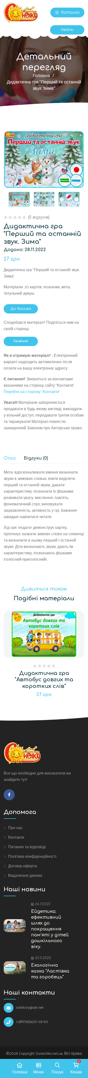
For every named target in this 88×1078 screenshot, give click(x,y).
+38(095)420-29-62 (32, 1022)
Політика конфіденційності (32, 856)
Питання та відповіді (27, 847)
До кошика (21, 309)
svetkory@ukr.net (30, 1008)
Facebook (20, 341)
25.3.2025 (43, 958)
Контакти (16, 837)
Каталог (69, 12)
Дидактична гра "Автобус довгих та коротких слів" (44, 679)
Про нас (15, 828)
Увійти (67, 30)
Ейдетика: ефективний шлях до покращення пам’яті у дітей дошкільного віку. (50, 929)
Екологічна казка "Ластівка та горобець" (50, 971)
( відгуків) (38, 217)
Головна (41, 76)
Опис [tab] (10, 458)
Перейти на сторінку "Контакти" (32, 392)
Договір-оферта (22, 866)
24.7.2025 (42, 904)
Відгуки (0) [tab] (36, 458)
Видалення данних (25, 875)
